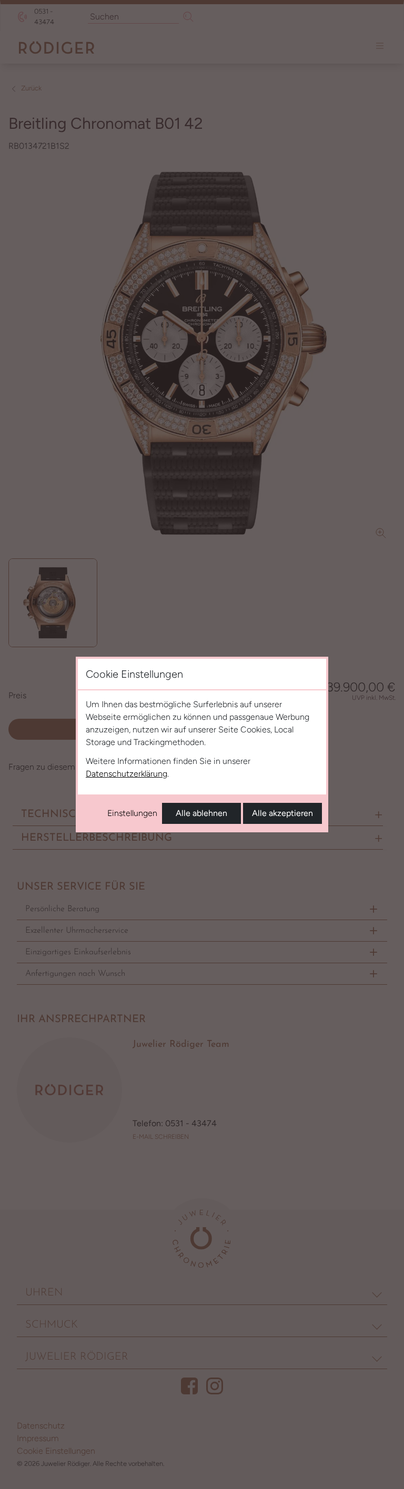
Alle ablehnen (201, 813)
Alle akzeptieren (282, 813)
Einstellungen (132, 813)
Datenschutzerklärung (126, 774)
